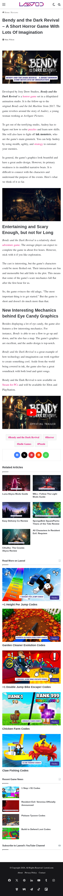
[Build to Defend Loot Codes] (10, 833)
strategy (38, 144)
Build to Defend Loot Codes (36, 829)
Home (6, 12)
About (20, 872)
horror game (29, 96)
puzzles (32, 129)
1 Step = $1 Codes (30, 788)
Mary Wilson (9, 39)
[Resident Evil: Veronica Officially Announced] (10, 806)
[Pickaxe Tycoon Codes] (10, 820)
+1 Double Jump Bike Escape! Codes (26, 687)
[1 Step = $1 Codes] (10, 792)
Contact (42, 872)
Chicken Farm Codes (16, 728)
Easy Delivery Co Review (15, 521)
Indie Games (24, 444)
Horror (50, 437)
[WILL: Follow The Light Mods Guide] (47, 483)
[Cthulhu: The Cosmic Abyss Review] (16, 537)
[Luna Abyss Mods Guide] (16, 483)
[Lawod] (31, 4)
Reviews (14, 12)
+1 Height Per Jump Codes (19, 604)
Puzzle (42, 444)
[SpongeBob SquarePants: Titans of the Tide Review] (47, 510)
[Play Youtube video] (31, 412)
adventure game (11, 245)
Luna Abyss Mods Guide (15, 494)
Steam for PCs (10, 384)
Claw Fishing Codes (15, 770)
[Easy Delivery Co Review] (16, 510)
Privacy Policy (31, 872)
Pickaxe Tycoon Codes (33, 815)
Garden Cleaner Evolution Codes (23, 645)
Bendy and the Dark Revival (24, 437)
